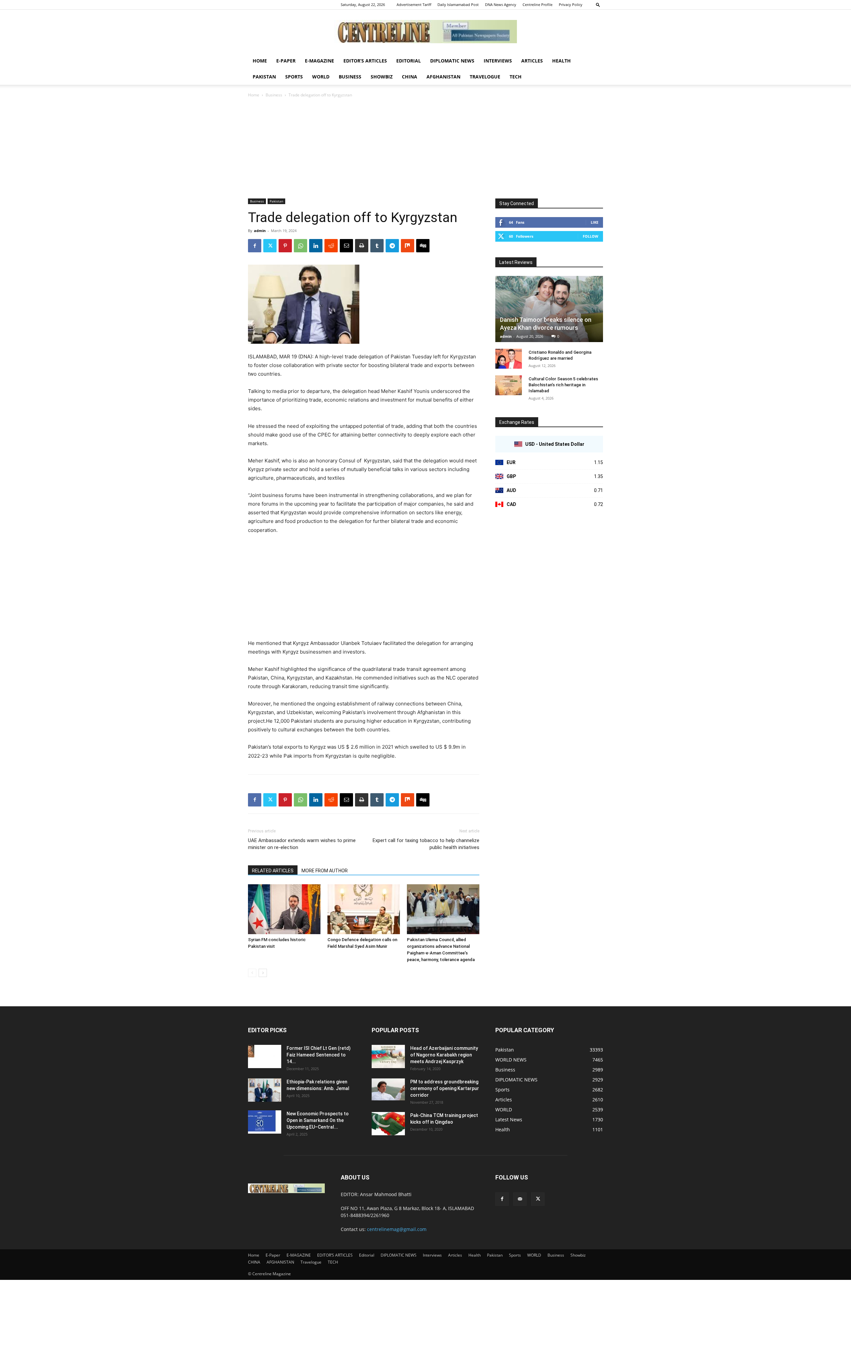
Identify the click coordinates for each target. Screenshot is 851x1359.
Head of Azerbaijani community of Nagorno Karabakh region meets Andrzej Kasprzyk (444, 1055)
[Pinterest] (285, 245)
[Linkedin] (315, 245)
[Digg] (422, 245)
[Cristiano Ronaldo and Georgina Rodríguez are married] (508, 359)
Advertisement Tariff (414, 4)
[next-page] (263, 973)
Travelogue (485, 76)
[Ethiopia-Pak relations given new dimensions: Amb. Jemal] (264, 1090)
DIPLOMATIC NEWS (452, 61)
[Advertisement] (425, 148)
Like (594, 222)
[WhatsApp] (300, 245)
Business (350, 76)
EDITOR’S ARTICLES (365, 61)
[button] (598, 4)
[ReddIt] (331, 245)
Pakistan (264, 76)
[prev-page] (252, 973)
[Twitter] (270, 245)
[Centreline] (425, 31)
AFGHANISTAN (443, 76)
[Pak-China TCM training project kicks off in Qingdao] (388, 1123)
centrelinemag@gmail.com (396, 1229)
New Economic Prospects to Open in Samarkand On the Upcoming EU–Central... (318, 1120)
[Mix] (407, 245)
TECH (516, 76)
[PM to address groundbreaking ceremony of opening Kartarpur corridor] (388, 1089)
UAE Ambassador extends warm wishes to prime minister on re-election (302, 843)
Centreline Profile (537, 4)
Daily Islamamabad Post (458, 4)
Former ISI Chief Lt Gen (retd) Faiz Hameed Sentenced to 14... (319, 1055)
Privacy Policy (570, 4)
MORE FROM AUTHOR (325, 870)
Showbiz (382, 76)
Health (561, 61)
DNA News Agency (500, 4)
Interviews (498, 61)
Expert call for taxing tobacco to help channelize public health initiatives (426, 843)
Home (260, 61)
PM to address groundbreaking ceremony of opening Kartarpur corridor (444, 1088)
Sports (294, 76)
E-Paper (286, 61)
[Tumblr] (377, 245)
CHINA (409, 76)
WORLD (320, 76)
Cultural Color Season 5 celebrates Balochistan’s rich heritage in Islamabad (563, 384)
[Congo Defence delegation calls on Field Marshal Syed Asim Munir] (363, 909)
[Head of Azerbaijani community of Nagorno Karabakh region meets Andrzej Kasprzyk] (388, 1056)
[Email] (346, 245)
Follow (590, 236)
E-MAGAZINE (319, 61)
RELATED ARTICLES (273, 870)
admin (260, 230)
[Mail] (520, 1199)
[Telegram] (392, 245)
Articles (532, 61)
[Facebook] (254, 245)
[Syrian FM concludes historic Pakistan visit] (284, 909)
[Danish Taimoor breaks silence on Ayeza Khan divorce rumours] (549, 309)
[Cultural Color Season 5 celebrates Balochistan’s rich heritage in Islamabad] (508, 385)
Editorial (408, 61)
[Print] (361, 245)
